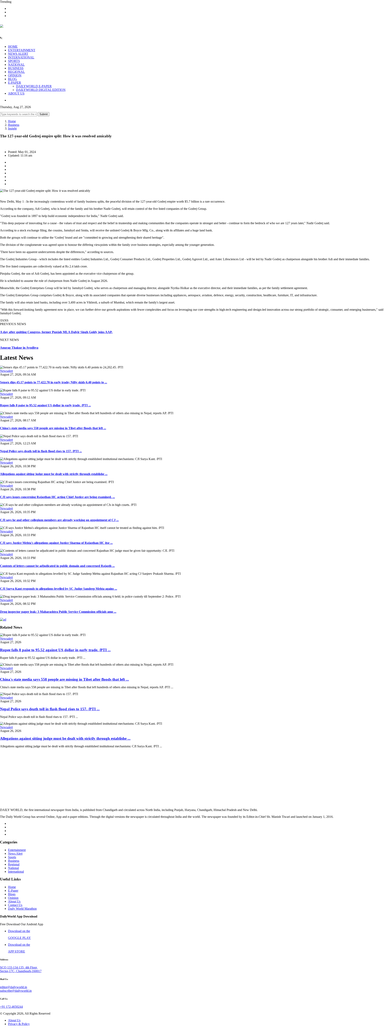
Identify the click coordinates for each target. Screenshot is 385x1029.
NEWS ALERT (18, 53)
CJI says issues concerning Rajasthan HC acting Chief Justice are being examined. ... (57, 497)
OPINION (14, 75)
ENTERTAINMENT (21, 50)
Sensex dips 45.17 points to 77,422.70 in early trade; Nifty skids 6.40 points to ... (53, 382)
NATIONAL (16, 64)
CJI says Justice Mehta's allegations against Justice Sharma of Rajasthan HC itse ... (56, 543)
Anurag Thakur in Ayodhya (19, 347)
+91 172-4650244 (11, 1006)
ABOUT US (16, 93)
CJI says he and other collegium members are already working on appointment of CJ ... (59, 520)
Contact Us (15, 905)
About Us (14, 901)
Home (12, 121)
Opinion (13, 897)
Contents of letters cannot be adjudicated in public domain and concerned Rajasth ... (57, 566)
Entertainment (17, 850)
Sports (12, 857)
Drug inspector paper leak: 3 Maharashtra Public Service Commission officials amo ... (58, 611)
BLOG (12, 79)
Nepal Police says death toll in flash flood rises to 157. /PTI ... (41, 451)
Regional (13, 864)
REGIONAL (16, 71)
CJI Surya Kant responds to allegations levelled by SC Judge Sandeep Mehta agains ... (58, 588)
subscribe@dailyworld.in (16, 990)
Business (13, 125)
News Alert (15, 853)
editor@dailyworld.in (13, 987)
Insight (12, 128)
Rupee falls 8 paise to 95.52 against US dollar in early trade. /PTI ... (45, 405)
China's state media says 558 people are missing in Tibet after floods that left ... (53, 428)
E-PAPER (14, 82)
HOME (13, 46)
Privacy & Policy (19, 1024)
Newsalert (6, 371)
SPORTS (14, 61)
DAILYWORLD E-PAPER (34, 86)
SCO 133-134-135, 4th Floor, (18, 967)
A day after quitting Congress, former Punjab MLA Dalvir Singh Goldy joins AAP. (56, 332)
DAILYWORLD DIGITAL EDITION (41, 89)
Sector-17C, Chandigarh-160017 (21, 971)
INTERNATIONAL (21, 57)
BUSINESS (15, 68)
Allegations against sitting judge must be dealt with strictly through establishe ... (53, 474)
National (13, 868)
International (16, 871)
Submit (44, 114)
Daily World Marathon (22, 908)
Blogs (11, 894)
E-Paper (13, 890)
